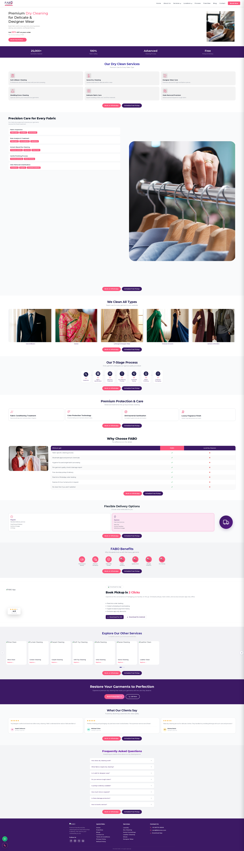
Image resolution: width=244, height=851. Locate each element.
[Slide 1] (121, 667)
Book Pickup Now (113, 696)
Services (176, 3)
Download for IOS (116, 617)
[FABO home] (9, 3)
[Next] (242, 653)
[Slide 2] (122, 667)
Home (158, 3)
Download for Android (137, 617)
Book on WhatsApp (111, 105)
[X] (79, 840)
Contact (222, 3)
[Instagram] (75, 840)
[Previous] (2, 653)
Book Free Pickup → (17, 39)
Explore (10, 662)
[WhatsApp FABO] (4, 838)
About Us (167, 3)
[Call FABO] (4, 845)
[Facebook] (71, 840)
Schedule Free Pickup (132, 105)
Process (198, 3)
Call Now (134, 696)
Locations (187, 3)
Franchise (206, 3)
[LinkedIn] (83, 840)
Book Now (234, 3)
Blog (215, 3)
